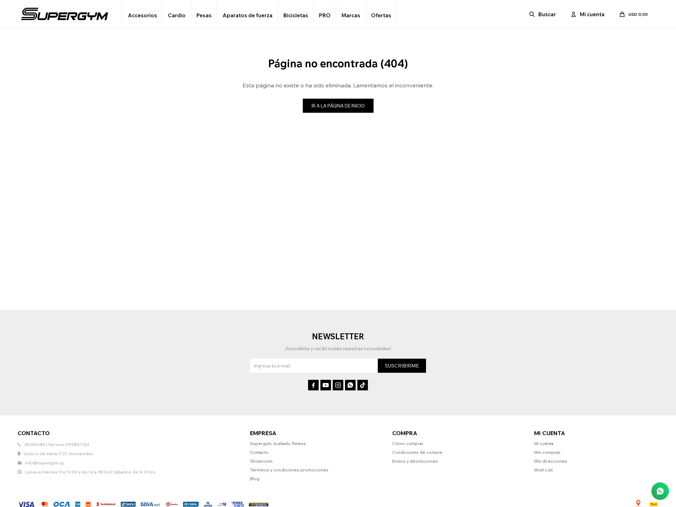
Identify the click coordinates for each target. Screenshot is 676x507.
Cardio (177, 15)
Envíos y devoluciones (415, 461)
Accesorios (142, 15)
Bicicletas (295, 15)
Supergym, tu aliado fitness (278, 443)
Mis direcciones (550, 461)
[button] (543, 14)
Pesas (204, 15)
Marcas (351, 15)
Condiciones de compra (417, 452)
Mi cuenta (543, 443)
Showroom (261, 461)
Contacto (259, 452)
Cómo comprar (408, 443)
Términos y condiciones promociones (289, 469)
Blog (254, 478)
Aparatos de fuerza (248, 15)
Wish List (543, 469)
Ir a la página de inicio (338, 106)
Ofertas (381, 15)
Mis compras (547, 452)
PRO (325, 15)
